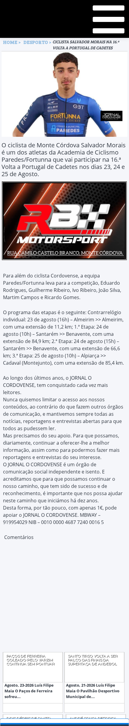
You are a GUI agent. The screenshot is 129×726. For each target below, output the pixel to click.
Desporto (36, 42)
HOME (10, 42)
